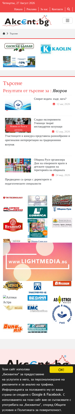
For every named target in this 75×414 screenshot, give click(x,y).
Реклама (31, 9)
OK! (61, 369)
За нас (44, 9)
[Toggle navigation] (67, 21)
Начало (18, 9)
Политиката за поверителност (39, 409)
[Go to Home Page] (3, 33)
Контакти (57, 9)
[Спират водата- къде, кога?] (18, 104)
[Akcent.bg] (27, 20)
